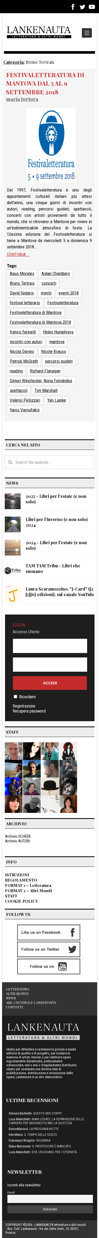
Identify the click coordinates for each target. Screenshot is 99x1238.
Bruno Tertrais (22, 283)
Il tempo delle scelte (40, 1135)
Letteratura (17, 989)
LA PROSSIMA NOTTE (44, 1129)
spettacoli (18, 390)
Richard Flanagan (45, 371)
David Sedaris (22, 293)
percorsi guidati (59, 361)
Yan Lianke (56, 400)
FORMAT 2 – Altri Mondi (28, 890)
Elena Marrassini (20, 1146)
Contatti (14, 1007)
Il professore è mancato (51, 1146)
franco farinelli (23, 332)
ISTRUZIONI (17, 874)
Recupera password (29, 711)
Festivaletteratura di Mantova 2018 (40, 322)
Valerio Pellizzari (25, 400)
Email (11, 1192)
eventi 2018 (69, 293)
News (11, 998)
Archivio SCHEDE (18, 836)
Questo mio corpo (47, 1113)
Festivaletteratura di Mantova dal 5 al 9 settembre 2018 (45, 83)
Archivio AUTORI (17, 841)
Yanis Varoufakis (25, 409)
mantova (56, 341)
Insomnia (43, 1140)
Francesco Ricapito (22, 1140)
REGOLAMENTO (21, 880)
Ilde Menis (16, 1135)
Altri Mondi (17, 993)
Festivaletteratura (62, 302)
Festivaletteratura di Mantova (36, 312)
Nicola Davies (22, 351)
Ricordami (27, 696)
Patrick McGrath (24, 361)
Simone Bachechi (20, 1113)
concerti (49, 283)
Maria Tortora (22, 99)
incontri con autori (26, 341)
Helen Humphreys (58, 332)
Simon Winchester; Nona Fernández (41, 380)
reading (16, 371)
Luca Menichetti (19, 1119)
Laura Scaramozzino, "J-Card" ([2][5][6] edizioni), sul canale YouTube (60, 591)
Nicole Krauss (53, 351)
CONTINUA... (18, 254)
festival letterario (25, 302)
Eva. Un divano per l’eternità (54, 1152)
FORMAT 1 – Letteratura (28, 885)
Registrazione (24, 706)
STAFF (11, 895)
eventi (46, 293)
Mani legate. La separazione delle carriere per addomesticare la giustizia (46, 1121)
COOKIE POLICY (21, 901)
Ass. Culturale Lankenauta (31, 1002)
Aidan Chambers (55, 273)
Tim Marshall (46, 390)
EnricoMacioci (18, 1129)
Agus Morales (22, 273)
